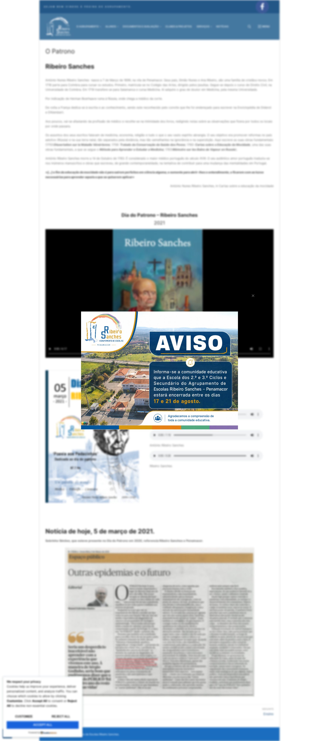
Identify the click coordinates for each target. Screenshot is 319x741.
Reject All (61, 716)
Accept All (42, 724)
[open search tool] (249, 26)
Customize (24, 716)
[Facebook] (262, 6)
